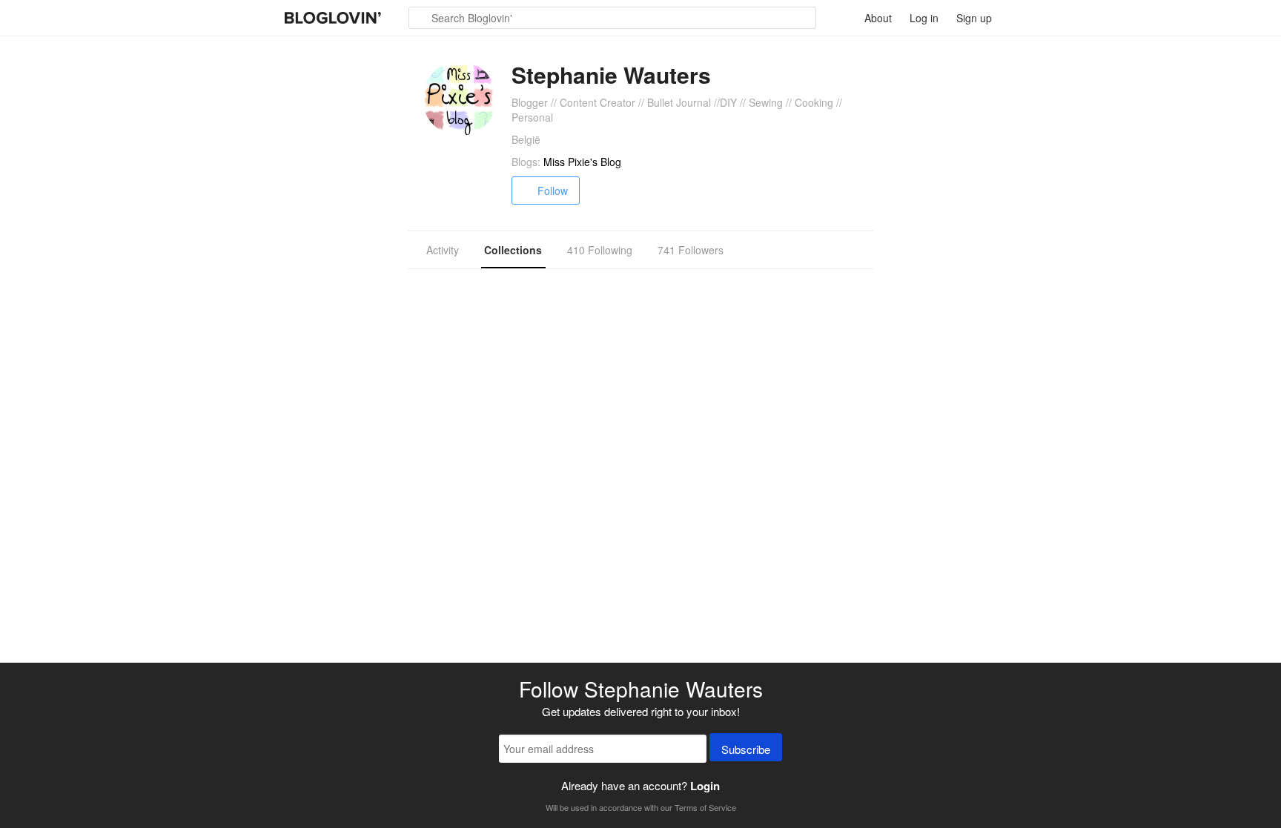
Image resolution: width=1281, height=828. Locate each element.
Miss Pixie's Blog (582, 161)
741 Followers (691, 249)
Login (705, 786)
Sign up (974, 17)
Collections (513, 249)
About (878, 17)
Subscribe (745, 749)
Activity (442, 249)
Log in (924, 17)
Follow (552, 190)
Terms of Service (705, 807)
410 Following (599, 249)
